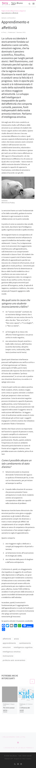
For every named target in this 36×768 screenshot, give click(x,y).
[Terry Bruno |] (6, 3)
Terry (4, 32)
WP (12, 758)
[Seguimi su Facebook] (18, 764)
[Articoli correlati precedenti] (27, 681)
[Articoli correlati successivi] (32, 681)
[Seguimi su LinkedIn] (21, 764)
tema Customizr (27, 758)
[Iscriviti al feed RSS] (15, 764)
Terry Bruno (13, 756)
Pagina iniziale (6, 11)
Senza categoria (20, 11)
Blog (12, 11)
